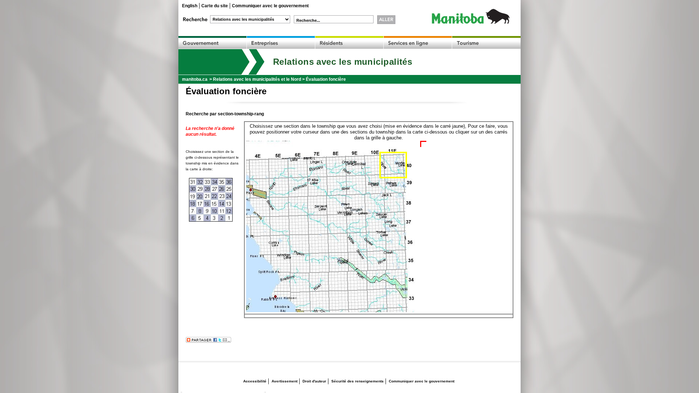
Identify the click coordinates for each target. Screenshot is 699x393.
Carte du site (214, 5)
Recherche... (308, 20)
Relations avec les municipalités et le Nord (257, 79)
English (189, 5)
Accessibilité (254, 381)
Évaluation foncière (326, 79)
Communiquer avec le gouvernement (270, 5)
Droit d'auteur (314, 381)
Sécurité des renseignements (357, 381)
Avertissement (284, 381)
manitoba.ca (195, 79)
